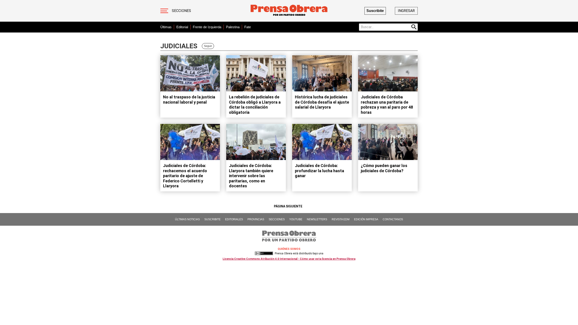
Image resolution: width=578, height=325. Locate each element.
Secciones (181, 11)
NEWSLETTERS (317, 219)
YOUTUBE (295, 219)
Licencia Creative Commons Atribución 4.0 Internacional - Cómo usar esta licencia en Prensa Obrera (289, 258)
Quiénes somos (289, 249)
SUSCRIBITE (212, 219)
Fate (247, 27)
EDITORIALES (234, 219)
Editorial (182, 27)
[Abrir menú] (164, 11)
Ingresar (406, 11)
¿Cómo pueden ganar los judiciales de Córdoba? (384, 168)
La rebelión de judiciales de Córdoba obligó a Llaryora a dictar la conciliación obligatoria (255, 105)
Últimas (166, 27)
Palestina (233, 27)
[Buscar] (414, 27)
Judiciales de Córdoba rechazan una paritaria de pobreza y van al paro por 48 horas (387, 105)
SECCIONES (277, 219)
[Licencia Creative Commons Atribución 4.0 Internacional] (264, 253)
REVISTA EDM (341, 219)
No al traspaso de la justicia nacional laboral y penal (189, 99)
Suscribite (375, 11)
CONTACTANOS (393, 219)
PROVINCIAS (255, 219)
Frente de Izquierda (207, 27)
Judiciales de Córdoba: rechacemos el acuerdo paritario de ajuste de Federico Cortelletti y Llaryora (185, 175)
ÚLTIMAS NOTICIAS (187, 219)
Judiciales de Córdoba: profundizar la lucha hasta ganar (319, 170)
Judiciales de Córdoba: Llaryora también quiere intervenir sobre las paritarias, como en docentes (251, 175)
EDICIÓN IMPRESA (366, 219)
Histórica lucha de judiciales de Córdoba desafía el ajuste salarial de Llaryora (322, 102)
